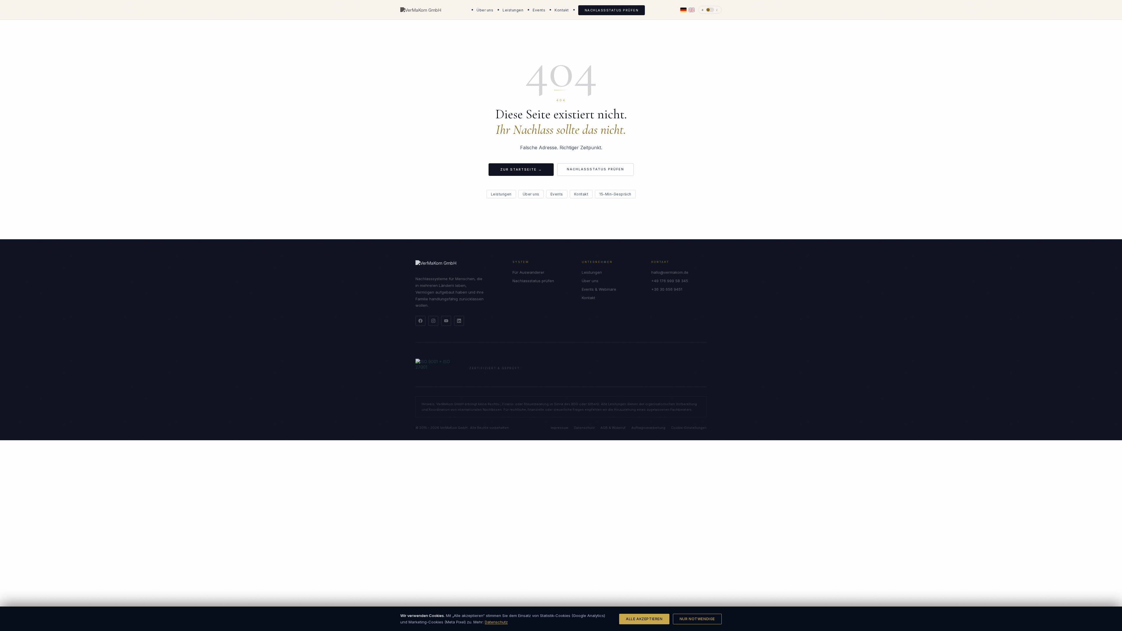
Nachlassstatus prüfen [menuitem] (612, 10)
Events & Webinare (599, 289)
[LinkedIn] (459, 321)
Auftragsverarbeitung (648, 428)
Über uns (531, 194)
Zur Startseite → (521, 169)
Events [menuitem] (539, 10)
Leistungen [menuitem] (513, 10)
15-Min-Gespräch (615, 194)
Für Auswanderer (528, 272)
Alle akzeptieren (644, 619)
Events (556, 194)
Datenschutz (496, 622)
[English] (691, 10)
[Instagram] (433, 321)
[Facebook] (420, 321)
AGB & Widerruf (613, 428)
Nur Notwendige (697, 619)
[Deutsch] (683, 10)
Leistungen (501, 194)
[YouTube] (446, 321)
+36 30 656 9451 (666, 289)
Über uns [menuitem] (485, 10)
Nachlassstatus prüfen (595, 169)
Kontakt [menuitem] (562, 10)
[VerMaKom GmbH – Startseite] (420, 10)
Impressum (559, 428)
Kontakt (581, 194)
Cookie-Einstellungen (689, 428)
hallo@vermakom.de (669, 272)
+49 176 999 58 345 (669, 280)
